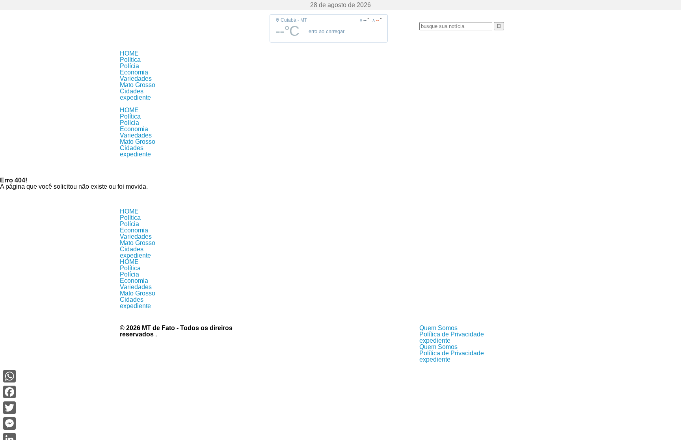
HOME (129, 53)
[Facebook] (9, 392)
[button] (340, 104)
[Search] (499, 26)
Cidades (131, 91)
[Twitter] (9, 408)
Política (130, 59)
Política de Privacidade (451, 334)
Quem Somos (438, 328)
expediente (135, 97)
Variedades (136, 78)
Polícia (129, 66)
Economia (134, 72)
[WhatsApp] (9, 376)
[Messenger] (9, 423)
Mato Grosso (137, 85)
